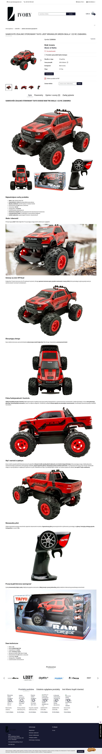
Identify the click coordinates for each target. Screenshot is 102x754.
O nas (53, 730)
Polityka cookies (33, 737)
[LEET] (13, 678)
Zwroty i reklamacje (34, 735)
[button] (32, 727)
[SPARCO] (88, 678)
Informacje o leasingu (34, 740)
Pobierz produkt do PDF (53, 78)
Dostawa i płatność (33, 732)
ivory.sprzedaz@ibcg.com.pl (15, 742)
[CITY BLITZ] (28, 678)
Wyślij (79, 83)
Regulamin (31, 730)
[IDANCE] (58, 678)
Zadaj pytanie (49, 74)
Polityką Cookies (27, 750)
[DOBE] (43, 678)
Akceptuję (80, 751)
